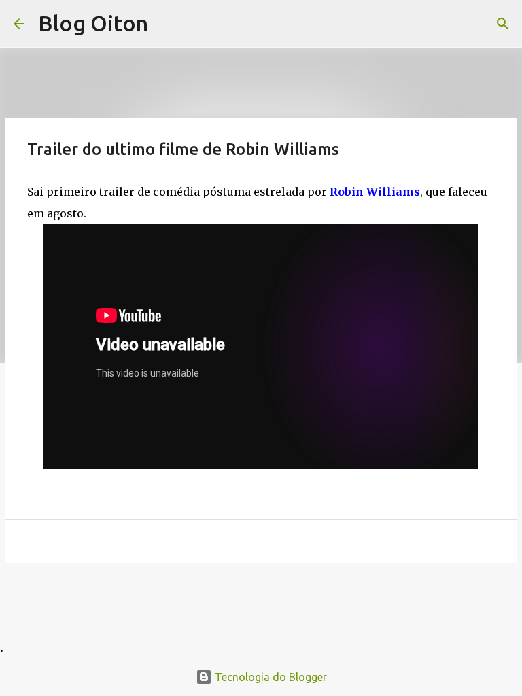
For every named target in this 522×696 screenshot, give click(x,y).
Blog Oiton (93, 23)
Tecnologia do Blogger (269, 677)
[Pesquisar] (503, 23)
